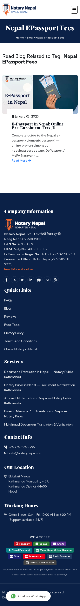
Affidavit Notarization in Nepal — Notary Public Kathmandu (38, 400)
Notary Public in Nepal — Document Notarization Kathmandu (39, 387)
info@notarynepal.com (25, 453)
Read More (20, 160)
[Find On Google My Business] (39, 279)
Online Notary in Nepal (20, 349)
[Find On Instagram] (22, 279)
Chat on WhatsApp (32, 596)
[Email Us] (5, 453)
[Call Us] (5, 447)
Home (20, 37)
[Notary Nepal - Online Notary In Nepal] (19, 9)
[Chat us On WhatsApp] (47, 279)
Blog (30, 37)
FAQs (8, 300)
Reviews (10, 316)
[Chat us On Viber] (55, 279)
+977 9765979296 (22, 447)
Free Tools (12, 325)
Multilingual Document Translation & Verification (38, 424)
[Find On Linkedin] (30, 279)
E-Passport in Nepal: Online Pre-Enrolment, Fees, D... (37, 125)
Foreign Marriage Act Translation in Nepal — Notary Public (36, 413)
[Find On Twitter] (14, 279)
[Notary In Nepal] (25, 225)
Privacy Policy (13, 333)
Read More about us (18, 269)
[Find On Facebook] (6, 279)
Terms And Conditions (20, 341)
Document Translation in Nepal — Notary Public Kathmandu (38, 374)
